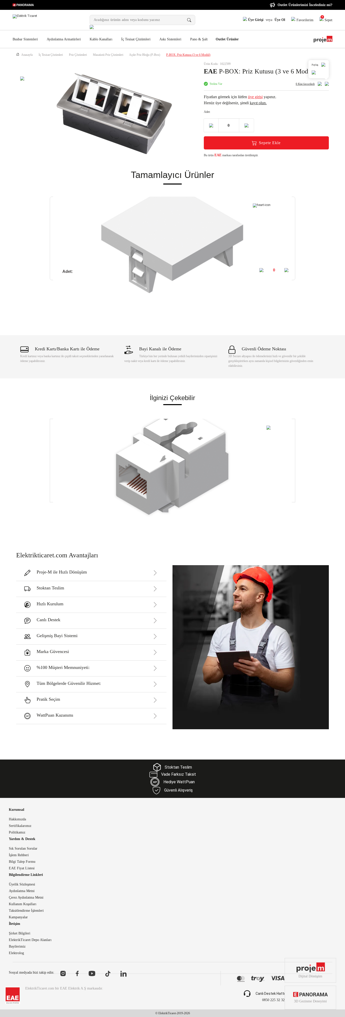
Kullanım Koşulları (22, 904)
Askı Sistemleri (170, 39)
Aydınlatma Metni (22, 891)
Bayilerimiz (17, 946)
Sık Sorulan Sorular (23, 848)
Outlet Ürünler (227, 39)
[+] (287, 270)
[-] (262, 270)
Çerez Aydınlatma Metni (26, 897)
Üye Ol (280, 20)
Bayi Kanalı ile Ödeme (160, 348)
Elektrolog (16, 953)
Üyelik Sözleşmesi (22, 884)
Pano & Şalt (199, 39)
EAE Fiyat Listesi (22, 868)
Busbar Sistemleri (25, 39)
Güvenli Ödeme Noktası (264, 348)
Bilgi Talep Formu (22, 862)
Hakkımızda (17, 819)
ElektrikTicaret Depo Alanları (30, 940)
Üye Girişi (255, 20)
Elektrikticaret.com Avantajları (57, 555)
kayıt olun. (258, 103)
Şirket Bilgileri (19, 933)
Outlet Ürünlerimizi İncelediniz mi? (305, 5)
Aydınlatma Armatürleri (64, 39)
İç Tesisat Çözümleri (136, 39)
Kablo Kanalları (101, 39)
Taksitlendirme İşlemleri (26, 910)
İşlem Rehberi (19, 855)
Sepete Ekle (270, 143)
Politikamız (17, 832)
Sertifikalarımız (20, 826)
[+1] (246, 125)
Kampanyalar (18, 917)
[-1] (211, 125)
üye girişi (255, 97)
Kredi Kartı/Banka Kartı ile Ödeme (67, 348)
